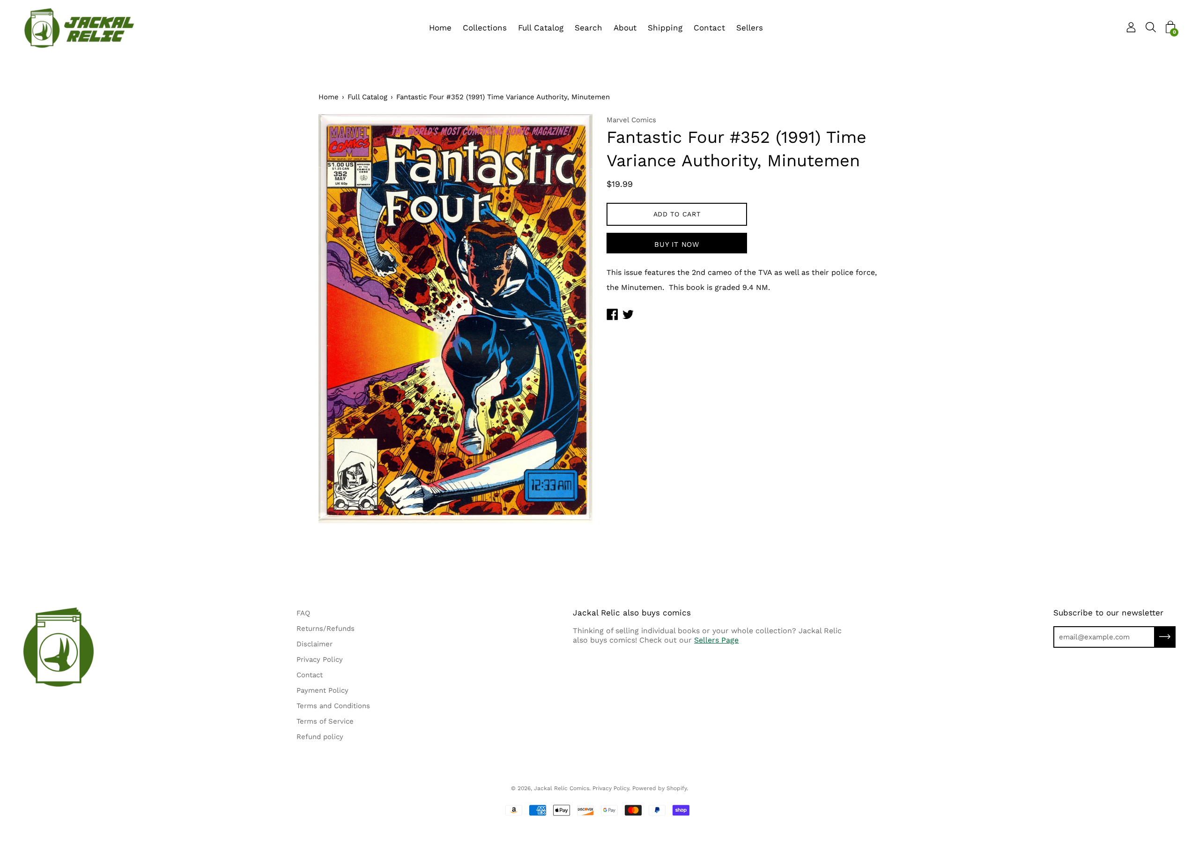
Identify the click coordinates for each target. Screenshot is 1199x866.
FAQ (303, 613)
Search (588, 27)
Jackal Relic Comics (561, 788)
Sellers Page (716, 640)
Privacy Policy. (611, 788)
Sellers (749, 27)
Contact (709, 27)
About (625, 27)
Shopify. (677, 788)
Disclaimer (314, 644)
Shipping (665, 27)
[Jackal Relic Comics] (79, 28)
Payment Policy (322, 690)
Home (440, 27)
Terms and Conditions (333, 706)
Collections (485, 27)
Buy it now (676, 244)
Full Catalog (540, 27)
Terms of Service (325, 721)
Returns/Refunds (325, 628)
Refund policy (319, 737)
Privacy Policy (319, 659)
